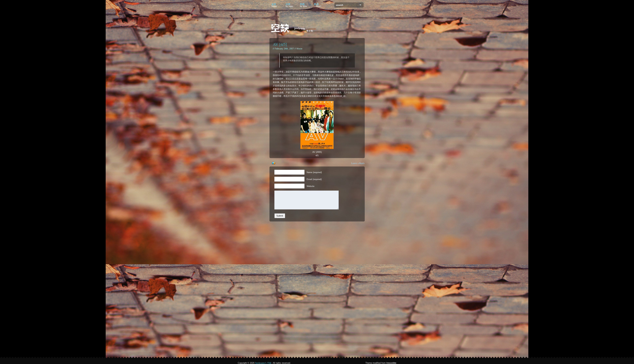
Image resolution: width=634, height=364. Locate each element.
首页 (274, 5)
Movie (299, 48)
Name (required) (314, 172)
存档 (303, 5)
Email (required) (314, 179)
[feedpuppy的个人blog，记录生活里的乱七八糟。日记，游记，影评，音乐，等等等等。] (294, 28)
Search (360, 5)
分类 (289, 5)
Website (310, 186)
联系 (317, 5)
